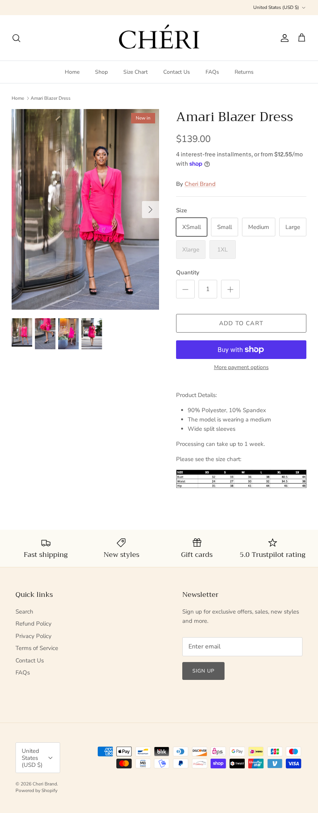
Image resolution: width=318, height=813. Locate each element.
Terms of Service (37, 648)
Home (72, 72)
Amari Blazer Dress (51, 98)
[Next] (150, 209)
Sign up (203, 670)
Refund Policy (34, 624)
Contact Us (176, 72)
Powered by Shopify (36, 790)
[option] (85, 209)
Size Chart (135, 72)
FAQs (212, 72)
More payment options (241, 367)
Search (24, 611)
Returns (244, 72)
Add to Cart (241, 323)
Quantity (187, 272)
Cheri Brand (200, 184)
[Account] (283, 38)
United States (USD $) (276, 7)
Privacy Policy (34, 636)
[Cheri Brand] (159, 38)
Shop (101, 72)
